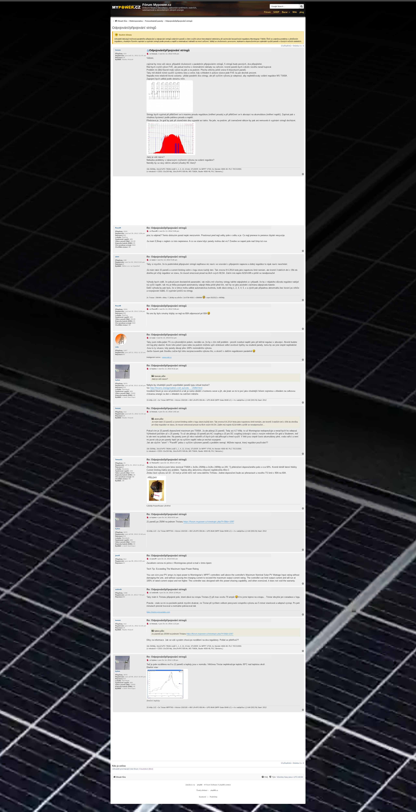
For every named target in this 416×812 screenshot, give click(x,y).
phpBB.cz (214, 790)
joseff (117, 555)
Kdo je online (119, 766)
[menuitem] (152, 21)
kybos (117, 380)
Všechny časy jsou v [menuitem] (290, 777)
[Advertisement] (208, 201)
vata (117, 347)
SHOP (276, 12)
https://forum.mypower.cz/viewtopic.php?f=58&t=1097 (208, 521)
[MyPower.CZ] (126, 7)
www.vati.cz (167, 357)
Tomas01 (118, 459)
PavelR (118, 228)
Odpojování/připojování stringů (134, 27)
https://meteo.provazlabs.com (158, 612)
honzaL (118, 50)
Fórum (267, 12)
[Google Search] (301, 6)
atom (117, 257)
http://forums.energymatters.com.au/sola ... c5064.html (176, 388)
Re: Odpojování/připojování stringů (167, 227)
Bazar (285, 12)
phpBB (199, 785)
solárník (118, 589)
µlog (301, 12)
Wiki (294, 12)
